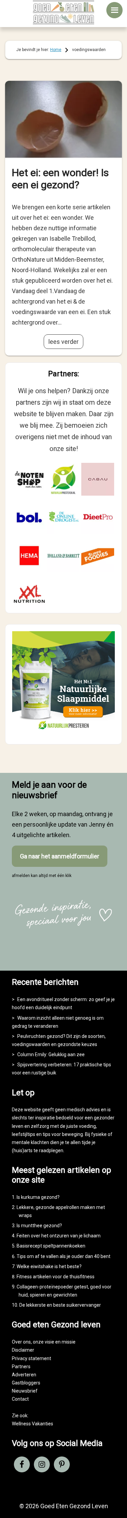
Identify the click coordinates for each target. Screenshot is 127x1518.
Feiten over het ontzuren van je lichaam (59, 1235)
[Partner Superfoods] (98, 556)
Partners (21, 1366)
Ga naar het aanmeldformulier (59, 856)
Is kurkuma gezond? (38, 1197)
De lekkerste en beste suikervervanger (60, 1305)
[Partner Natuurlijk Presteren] (63, 479)
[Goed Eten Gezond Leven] (64, 12)
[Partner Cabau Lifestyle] (98, 479)
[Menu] (114, 10)
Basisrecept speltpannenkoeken (51, 1246)
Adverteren (24, 1374)
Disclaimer (23, 1350)
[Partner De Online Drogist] (63, 517)
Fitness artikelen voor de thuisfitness (55, 1276)
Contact (20, 1399)
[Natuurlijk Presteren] (63, 731)
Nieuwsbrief (25, 1391)
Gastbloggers (26, 1382)
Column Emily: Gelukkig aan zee (51, 1054)
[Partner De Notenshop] (29, 479)
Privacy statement (31, 1358)
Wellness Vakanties (32, 1423)
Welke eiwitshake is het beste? (49, 1266)
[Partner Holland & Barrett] (63, 556)
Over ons (21, 1342)
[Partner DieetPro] (98, 517)
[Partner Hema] (29, 556)
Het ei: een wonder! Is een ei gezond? (60, 179)
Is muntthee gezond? (39, 1225)
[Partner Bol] (29, 517)
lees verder (63, 341)
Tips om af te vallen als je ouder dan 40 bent (63, 1256)
